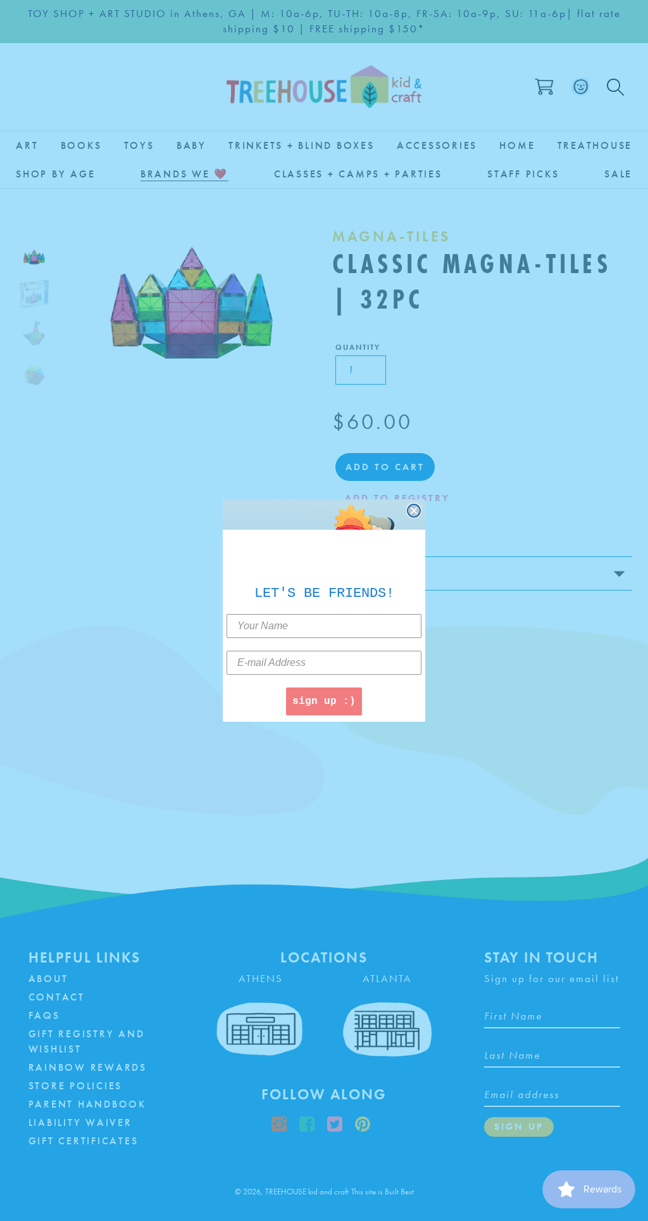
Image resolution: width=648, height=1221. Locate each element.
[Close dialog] (414, 510)
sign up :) (324, 701)
